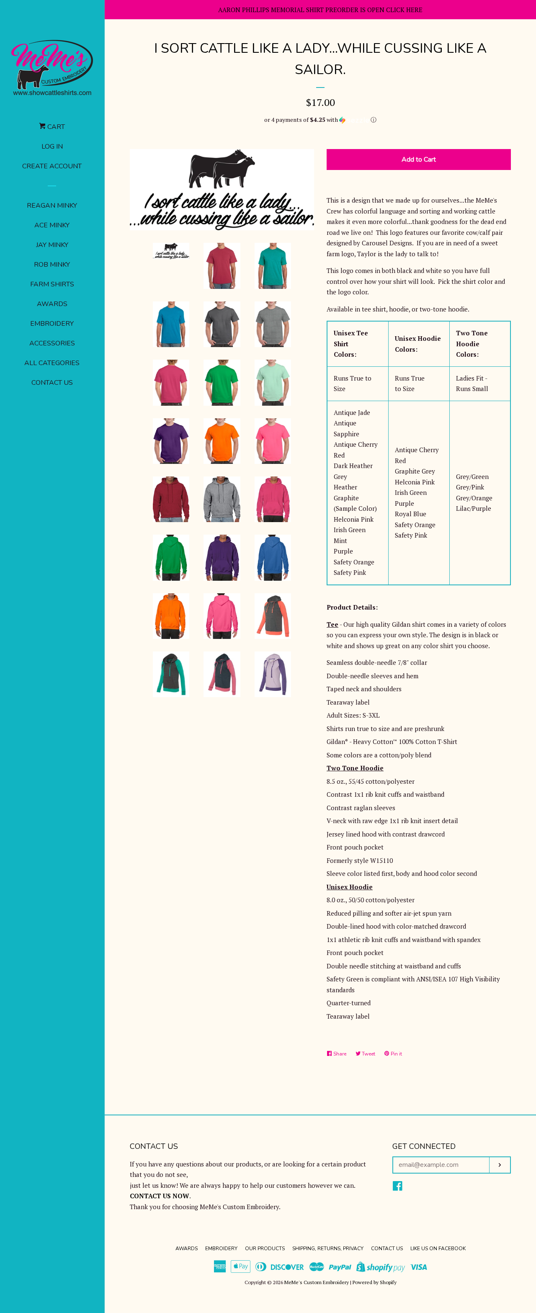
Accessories (52, 343)
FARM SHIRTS (52, 284)
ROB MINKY (52, 264)
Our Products (265, 1248)
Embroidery (52, 323)
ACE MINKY (52, 225)
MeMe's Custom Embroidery (316, 1282)
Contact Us (52, 382)
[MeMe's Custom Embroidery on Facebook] (397, 1187)
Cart (55, 126)
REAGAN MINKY (52, 205)
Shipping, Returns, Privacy (327, 1248)
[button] (320, 120)
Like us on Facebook (438, 1248)
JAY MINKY (52, 245)
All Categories (52, 363)
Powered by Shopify (375, 1282)
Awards (52, 304)
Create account (52, 166)
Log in (52, 146)
